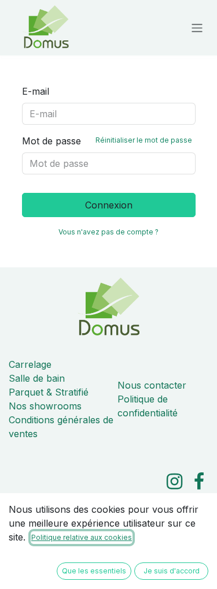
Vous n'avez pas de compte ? (108, 232)
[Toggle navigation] (197, 27)
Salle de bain (37, 378)
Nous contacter (151, 385)
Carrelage (30, 364)
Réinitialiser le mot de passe (143, 140)
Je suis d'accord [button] (172, 570)
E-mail (35, 91)
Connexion (109, 205)
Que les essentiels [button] (94, 570)
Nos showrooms (45, 406)
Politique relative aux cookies (81, 537)
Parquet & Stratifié (49, 392)
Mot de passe (107, 141)
